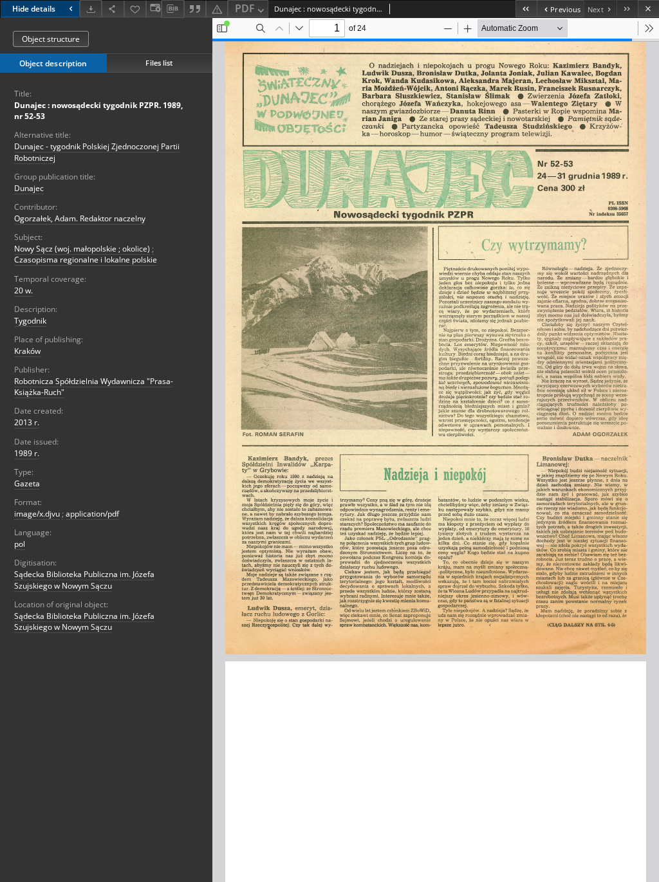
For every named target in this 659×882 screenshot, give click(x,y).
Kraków (27, 350)
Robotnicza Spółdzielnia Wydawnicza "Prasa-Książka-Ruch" (93, 387)
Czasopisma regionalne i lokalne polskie (85, 259)
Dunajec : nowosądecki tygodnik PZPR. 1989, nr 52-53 (98, 111)
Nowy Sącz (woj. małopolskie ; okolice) (82, 248)
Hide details (33, 8)
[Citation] (195, 8)
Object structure (51, 38)
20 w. (23, 290)
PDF (245, 8)
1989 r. (26, 453)
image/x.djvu (37, 513)
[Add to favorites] (135, 8)
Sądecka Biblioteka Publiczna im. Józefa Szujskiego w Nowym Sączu (84, 580)
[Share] (113, 8)
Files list (158, 63)
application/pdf (92, 513)
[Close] (648, 8)
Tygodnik (30, 320)
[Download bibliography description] (172, 9)
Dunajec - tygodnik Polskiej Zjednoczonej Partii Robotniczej (97, 152)
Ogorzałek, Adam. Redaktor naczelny (79, 218)
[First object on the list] (526, 8)
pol (19, 543)
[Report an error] (217, 8)
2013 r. (26, 422)
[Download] (91, 8)
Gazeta (27, 483)
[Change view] (154, 8)
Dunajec (29, 188)
